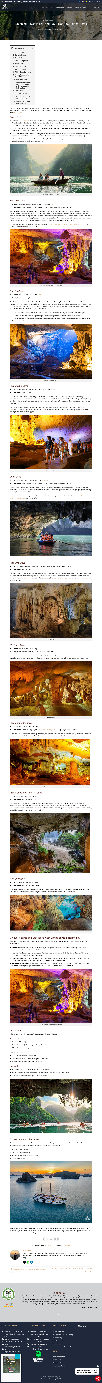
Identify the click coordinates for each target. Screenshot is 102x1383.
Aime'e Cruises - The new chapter (63, 1347)
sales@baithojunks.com (40, 1349)
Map (52, 204)
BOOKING (97, 7)
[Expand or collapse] (32, 48)
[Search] (90, 1)
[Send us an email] (24, 1262)
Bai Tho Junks (17, 113)
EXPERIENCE (87, 7)
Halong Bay (55, 21)
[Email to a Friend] (51, 1239)
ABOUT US (49, 7)
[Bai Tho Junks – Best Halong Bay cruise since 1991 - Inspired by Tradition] (6, 7)
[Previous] (17, 1301)
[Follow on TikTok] (96, 1)
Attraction (47, 21)
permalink (67, 1245)
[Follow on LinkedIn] (31, 1262)
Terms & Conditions (59, 1357)
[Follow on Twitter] (98, 1)
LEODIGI (58, 1379)
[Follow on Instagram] (94, 1)
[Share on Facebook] (44, 1239)
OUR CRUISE (60, 7)
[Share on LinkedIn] (57, 1239)
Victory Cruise (21, 498)
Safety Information (58, 1332)
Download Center (58, 1341)
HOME (42, 7)
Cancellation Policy (58, 1366)
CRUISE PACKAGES (74, 7)
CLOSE (17, 1357)
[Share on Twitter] (48, 1239)
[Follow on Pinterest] (99, 1)
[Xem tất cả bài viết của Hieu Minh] (15, 1255)
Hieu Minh (61, 29)
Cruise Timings (57, 1338)
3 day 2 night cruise (70, 224)
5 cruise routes (25, 121)
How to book (56, 1344)
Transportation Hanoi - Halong (62, 1335)
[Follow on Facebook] (92, 1)
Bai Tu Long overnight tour (48, 730)
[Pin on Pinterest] (54, 1239)
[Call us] (27, 1262)
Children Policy (57, 1363)
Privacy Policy (57, 1360)
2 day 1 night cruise (55, 224)
